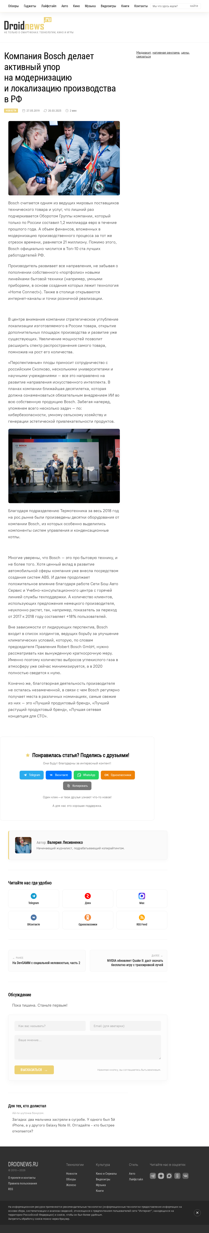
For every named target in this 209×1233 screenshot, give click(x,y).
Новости (11, 110)
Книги (125, 6)
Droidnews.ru (23, 1164)
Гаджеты (30, 6)
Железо (71, 1185)
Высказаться (34, 1070)
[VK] (185, 1176)
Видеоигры (108, 6)
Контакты (141, 6)
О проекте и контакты (22, 1178)
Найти (194, 6)
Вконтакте (61, 775)
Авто (64, 6)
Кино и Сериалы (106, 1173)
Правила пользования (22, 1183)
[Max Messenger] (169, 1176)
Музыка (90, 6)
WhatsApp (89, 775)
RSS (10, 1189)
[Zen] (161, 1176)
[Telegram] (153, 1176)
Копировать (80, 786)
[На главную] (39, 23)
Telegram (34, 775)
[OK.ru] (177, 1176)
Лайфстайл (48, 6)
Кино (76, 6)
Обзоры (13, 6)
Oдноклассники (117, 775)
